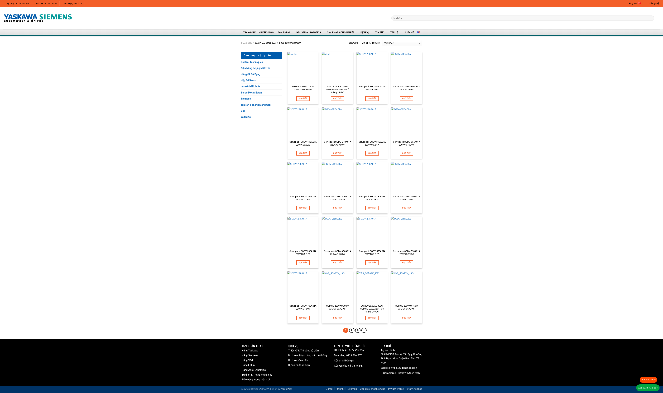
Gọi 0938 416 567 (648, 387)
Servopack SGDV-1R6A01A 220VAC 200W (303, 143)
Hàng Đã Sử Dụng (250, 74)
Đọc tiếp (303, 98)
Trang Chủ (249, 32)
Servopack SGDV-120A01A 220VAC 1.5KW (337, 198)
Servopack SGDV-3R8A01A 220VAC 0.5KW (372, 143)
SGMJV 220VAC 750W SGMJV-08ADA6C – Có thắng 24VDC (337, 89)
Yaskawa (246, 117)
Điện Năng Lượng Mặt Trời (255, 68)
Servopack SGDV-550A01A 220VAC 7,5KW (372, 252)
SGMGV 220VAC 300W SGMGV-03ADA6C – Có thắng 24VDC (372, 309)
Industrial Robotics (308, 32)
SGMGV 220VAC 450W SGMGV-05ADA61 (406, 307)
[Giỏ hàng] (658, 18)
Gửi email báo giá (344, 360)
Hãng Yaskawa (250, 350)
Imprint (340, 388)
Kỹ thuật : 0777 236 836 (18, 3)
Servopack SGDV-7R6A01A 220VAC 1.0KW (303, 198)
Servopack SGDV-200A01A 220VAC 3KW (406, 198)
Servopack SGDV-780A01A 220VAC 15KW (303, 307)
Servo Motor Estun (251, 92)
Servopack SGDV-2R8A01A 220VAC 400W (337, 143)
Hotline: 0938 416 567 (46, 3)
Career (329, 388)
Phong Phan (286, 389)
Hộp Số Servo (248, 80)
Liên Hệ (409, 32)
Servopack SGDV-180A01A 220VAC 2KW (372, 198)
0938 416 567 (354, 355)
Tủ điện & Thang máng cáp (257, 374)
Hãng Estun (248, 365)
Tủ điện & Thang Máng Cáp (256, 104)
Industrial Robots (250, 86)
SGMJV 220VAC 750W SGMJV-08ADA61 (303, 88)
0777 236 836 (356, 350)
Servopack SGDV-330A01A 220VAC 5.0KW (303, 252)
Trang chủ (246, 43)
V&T (243, 111)
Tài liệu (394, 32)
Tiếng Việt (632, 3)
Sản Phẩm (284, 32)
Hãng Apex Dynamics (254, 369)
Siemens (246, 98)
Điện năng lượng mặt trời (256, 379)
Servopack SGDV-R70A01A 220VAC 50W (372, 88)
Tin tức (379, 32)
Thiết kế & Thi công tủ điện (303, 350)
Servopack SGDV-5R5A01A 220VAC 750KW (406, 143)
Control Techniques (252, 62)
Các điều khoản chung (372, 388)
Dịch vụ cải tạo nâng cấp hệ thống (307, 355)
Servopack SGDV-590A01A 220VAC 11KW (406, 252)
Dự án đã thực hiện (299, 365)
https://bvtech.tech (409, 373)
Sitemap (352, 388)
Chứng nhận (266, 32)
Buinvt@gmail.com (73, 3)
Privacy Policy (396, 388)
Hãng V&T (247, 360)
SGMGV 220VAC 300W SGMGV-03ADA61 (337, 307)
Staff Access (414, 388)
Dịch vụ (365, 32)
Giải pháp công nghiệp (340, 32)
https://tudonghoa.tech (404, 367)
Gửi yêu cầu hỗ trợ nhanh (348, 365)
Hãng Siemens (250, 355)
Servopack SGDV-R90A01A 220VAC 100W (406, 88)
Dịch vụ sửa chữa (298, 360)
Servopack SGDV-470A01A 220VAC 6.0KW (337, 252)
